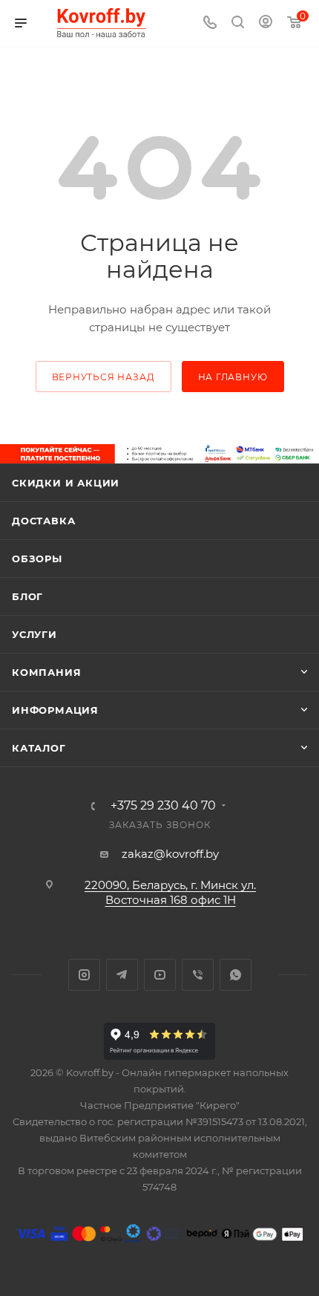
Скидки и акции (65, 483)
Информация (55, 710)
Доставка (43, 521)
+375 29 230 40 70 (163, 806)
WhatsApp (235, 975)
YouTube (160, 975)
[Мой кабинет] (265, 23)
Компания (46, 672)
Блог (27, 596)
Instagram (84, 975)
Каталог (39, 748)
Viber (198, 975)
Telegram (122, 975)
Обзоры (37, 558)
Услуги (34, 634)
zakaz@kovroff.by (170, 854)
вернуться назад (103, 376)
